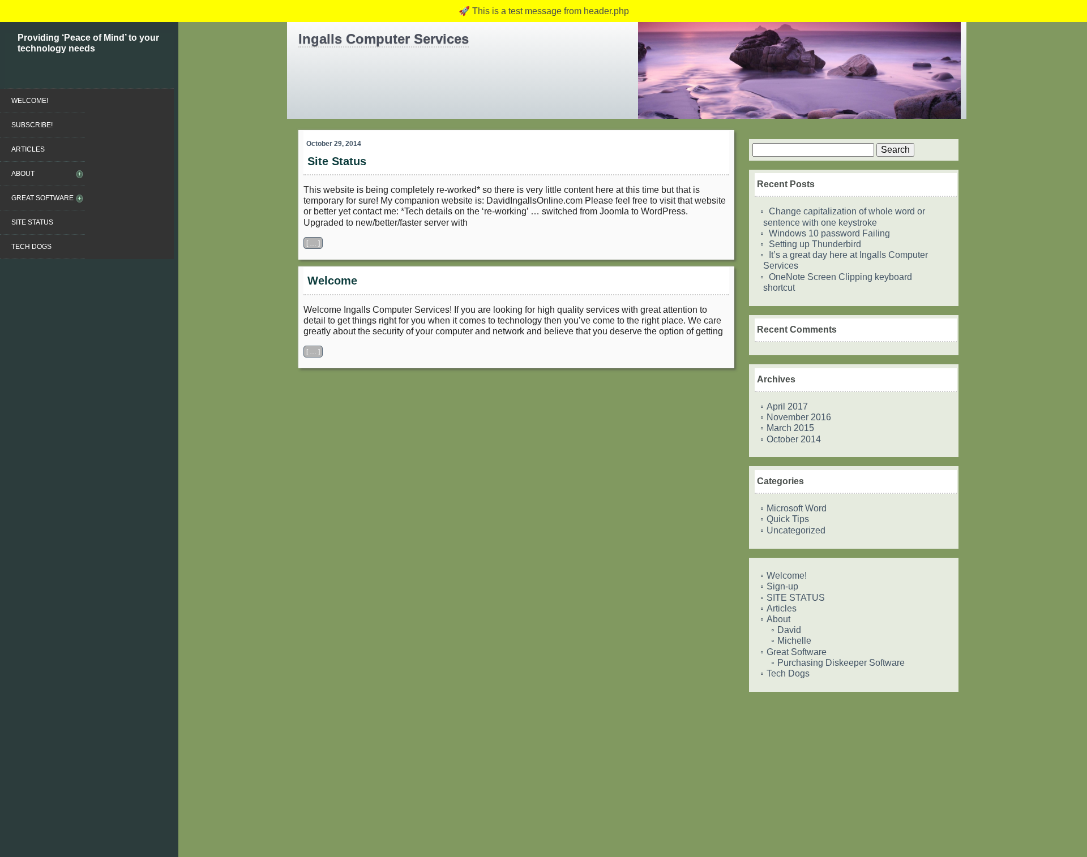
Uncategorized (796, 530)
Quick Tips (788, 519)
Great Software (42, 198)
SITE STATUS (32, 222)
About (23, 174)
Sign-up (782, 586)
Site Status (336, 161)
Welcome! (29, 101)
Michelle (794, 640)
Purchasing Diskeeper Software (841, 662)
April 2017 (787, 406)
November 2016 (799, 417)
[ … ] (313, 243)
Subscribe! (32, 125)
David (789, 630)
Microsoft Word (797, 508)
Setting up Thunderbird (815, 244)
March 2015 (790, 428)
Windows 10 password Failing (829, 233)
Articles (28, 149)
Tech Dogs (31, 247)
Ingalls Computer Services (383, 38)
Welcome (332, 280)
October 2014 (794, 439)
